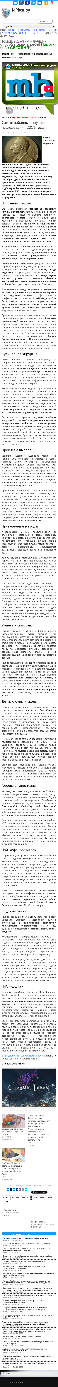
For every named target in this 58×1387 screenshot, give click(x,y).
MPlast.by (21, 10)
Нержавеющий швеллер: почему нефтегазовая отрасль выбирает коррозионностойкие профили (28, 1274)
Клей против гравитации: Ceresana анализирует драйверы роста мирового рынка (27, 1357)
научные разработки (20, 1197)
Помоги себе (27, 46)
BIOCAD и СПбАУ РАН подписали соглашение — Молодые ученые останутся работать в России (12, 1168)
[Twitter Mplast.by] (33, 3)
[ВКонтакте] (8, 1189)
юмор (5, 1202)
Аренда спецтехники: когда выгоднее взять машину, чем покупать (28, 1243)
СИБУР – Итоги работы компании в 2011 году (42, 1224)
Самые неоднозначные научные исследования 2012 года (12, 1132)
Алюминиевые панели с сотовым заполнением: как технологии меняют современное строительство (27, 1250)
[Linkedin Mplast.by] (39, 3)
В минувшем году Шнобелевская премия (24, 1055)
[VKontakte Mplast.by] (21, 3)
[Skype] (26, 1189)
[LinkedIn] (14, 1189)
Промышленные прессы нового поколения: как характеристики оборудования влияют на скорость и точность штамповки (27, 1289)
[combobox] (46, 21)
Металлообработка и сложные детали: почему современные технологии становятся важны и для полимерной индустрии (26, 1282)
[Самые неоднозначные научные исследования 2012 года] (13, 1121)
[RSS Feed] (46, 3)
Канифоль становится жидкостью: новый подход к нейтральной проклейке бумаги (27, 1342)
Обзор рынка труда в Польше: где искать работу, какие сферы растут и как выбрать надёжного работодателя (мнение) (26, 1330)
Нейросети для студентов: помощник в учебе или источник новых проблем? (28, 1364)
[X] (11, 1189)
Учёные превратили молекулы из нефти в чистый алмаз (24, 1261)
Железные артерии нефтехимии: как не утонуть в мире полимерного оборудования (23, 1301)
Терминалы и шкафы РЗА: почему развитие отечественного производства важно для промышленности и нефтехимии (26, 1323)
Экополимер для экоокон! (11, 1212)
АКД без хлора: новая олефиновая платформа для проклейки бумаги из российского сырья (26, 1350)
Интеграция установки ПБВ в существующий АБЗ (21, 1336)
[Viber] (20, 1189)
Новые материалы (16, 1234)
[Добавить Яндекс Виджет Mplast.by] (52, 3)
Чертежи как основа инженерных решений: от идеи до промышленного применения (23, 1267)
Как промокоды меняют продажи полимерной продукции (25, 1238)
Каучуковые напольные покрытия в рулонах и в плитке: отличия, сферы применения (27, 1316)
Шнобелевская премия (42, 1197)
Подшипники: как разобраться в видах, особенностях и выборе (27, 1256)
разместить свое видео (25, 117)
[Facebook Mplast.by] (27, 3)
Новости (14, 53)
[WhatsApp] (23, 1189)
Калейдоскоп (24, 53)
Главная (5, 53)
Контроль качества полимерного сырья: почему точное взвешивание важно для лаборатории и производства (24, 1308)
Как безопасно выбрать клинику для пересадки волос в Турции (27, 1295)
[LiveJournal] (17, 1189)
